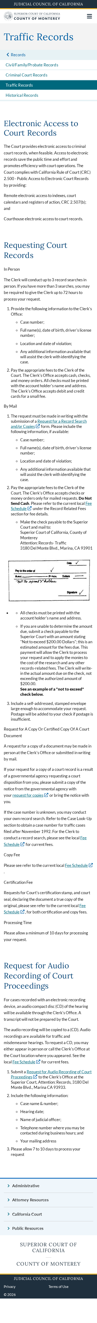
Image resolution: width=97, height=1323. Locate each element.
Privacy (10, 1286)
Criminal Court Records (26, 74)
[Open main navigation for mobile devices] (89, 16)
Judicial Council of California (48, 4)
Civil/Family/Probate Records (32, 64)
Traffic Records (19, 85)
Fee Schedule (76, 865)
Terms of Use (58, 1286)
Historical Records (22, 95)
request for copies (30, 795)
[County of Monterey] (32, 19)
